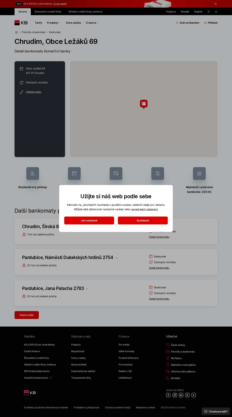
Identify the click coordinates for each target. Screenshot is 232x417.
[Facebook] (168, 395)
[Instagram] (174, 395)
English (198, 11)
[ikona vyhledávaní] (216, 11)
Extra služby (73, 22)
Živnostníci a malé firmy (48, 11)
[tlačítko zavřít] (214, 3)
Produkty (52, 22)
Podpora (171, 11)
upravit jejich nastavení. (144, 209)
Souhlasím (143, 220)
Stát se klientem (189, 22)
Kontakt (185, 11)
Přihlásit (212, 22)
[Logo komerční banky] (22, 22)
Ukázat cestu (33, 91)
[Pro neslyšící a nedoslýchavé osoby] (208, 11)
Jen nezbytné (89, 220)
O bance (91, 22)
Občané (22, 11)
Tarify (38, 22)
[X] (187, 395)
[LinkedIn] (181, 395)
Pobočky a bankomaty (33, 32)
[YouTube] (193, 395)
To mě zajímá (59, 3)
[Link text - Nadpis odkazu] (30, 392)
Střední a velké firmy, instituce (85, 11)
